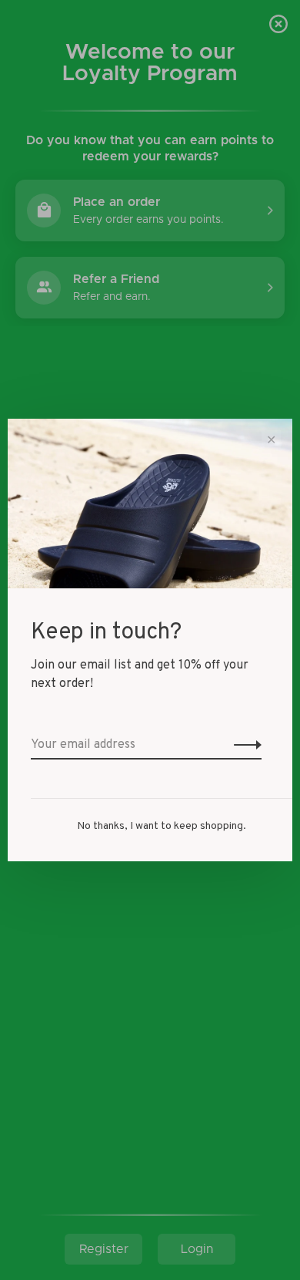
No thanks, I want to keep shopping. (161, 826)
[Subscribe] (243, 745)
